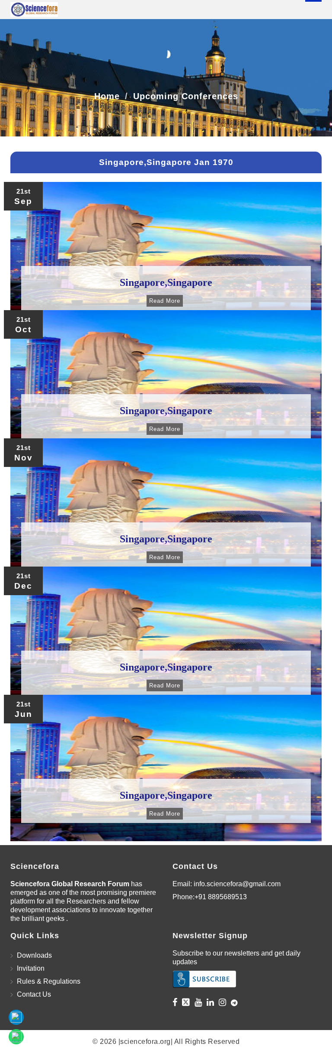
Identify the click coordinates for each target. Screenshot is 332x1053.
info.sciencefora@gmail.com (237, 884)
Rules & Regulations (48, 981)
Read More (164, 301)
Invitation (31, 968)
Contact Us (34, 994)
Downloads (34, 955)
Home (107, 96)
